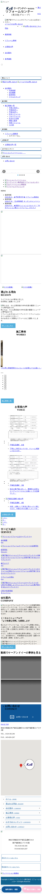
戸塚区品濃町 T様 (17, 485)
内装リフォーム (14, 123)
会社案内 (8, 53)
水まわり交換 (14, 118)
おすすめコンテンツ (18, 822)
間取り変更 (13, 121)
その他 (11, 125)
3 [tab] (5, 380)
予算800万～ (13, 110)
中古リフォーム (14, 114)
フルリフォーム (14, 116)
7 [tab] (5, 389)
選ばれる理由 (14, 804)
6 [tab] (5, 386)
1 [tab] (5, 376)
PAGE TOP (5, 724)
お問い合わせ (15, 827)
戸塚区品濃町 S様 (17, 503)
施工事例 (12, 813)
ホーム (11, 799)
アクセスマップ (14, 97)
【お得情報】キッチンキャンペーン (22, 201)
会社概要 (12, 92)
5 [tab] (5, 384)
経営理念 (12, 95)
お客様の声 (9, 47)
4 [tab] (5, 382)
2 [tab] (5, 378)
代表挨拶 (12, 90)
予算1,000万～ (14, 108)
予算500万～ (13, 112)
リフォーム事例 (10, 40)
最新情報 (8, 34)
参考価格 (8, 59)
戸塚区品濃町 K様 (17, 445)
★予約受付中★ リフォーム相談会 (22, 197)
